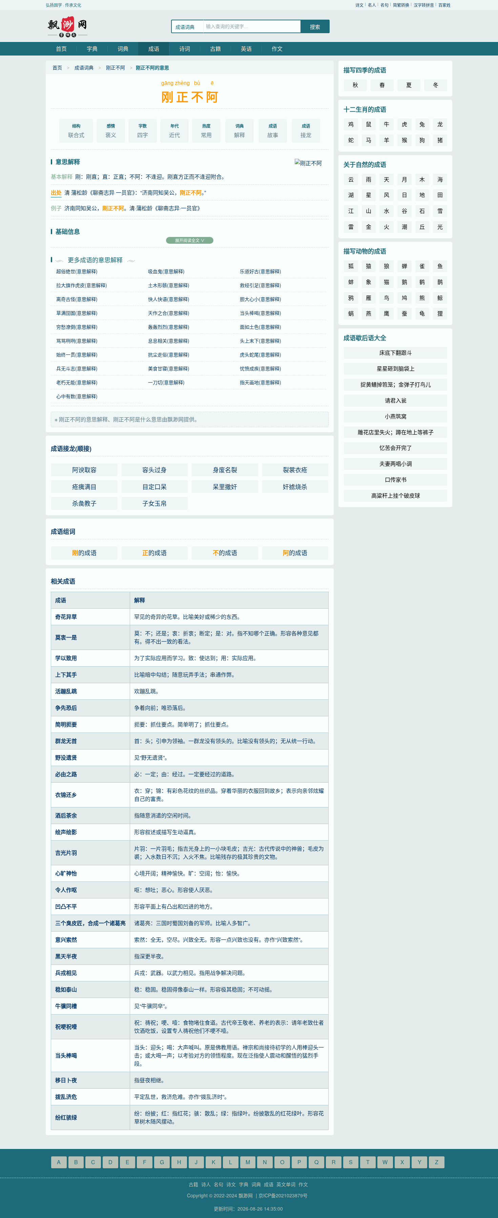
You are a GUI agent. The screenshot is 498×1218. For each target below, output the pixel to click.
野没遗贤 (66, 757)
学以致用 (66, 658)
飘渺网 (68, 26)
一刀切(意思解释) (166, 382)
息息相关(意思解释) (168, 340)
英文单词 (285, 1184)
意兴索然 (66, 939)
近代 (174, 131)
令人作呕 (66, 890)
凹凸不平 (66, 906)
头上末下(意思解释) (260, 340)
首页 (61, 48)
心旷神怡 (66, 873)
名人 (372, 5)
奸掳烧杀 (295, 486)
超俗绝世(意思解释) (77, 271)
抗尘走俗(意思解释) (168, 354)
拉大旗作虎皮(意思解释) (81, 285)
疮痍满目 (84, 486)
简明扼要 (66, 724)
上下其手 (66, 674)
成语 (153, 48)
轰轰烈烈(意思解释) (168, 326)
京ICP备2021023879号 (283, 1195)
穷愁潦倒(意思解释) (77, 326)
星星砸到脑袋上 (396, 368)
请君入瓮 (396, 400)
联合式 (76, 131)
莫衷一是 (66, 637)
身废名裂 (225, 469)
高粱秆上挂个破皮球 (395, 495)
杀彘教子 (84, 503)
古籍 (215, 48)
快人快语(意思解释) (168, 299)
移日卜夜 (66, 1080)
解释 (239, 131)
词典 (123, 48)
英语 (246, 48)
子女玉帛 (154, 503)
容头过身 (154, 469)
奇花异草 (66, 617)
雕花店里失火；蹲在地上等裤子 (396, 432)
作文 (277, 48)
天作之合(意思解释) (168, 312)
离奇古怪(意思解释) (77, 299)
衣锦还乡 (66, 795)
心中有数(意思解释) (77, 396)
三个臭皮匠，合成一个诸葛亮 (90, 923)
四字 (142, 131)
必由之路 (66, 774)
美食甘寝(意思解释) (168, 368)
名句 (384, 5)
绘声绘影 (66, 832)
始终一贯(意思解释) (77, 354)
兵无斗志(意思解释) (77, 368)
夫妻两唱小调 (395, 463)
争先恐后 (66, 708)
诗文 (359, 5)
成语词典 (84, 67)
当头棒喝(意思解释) (260, 312)
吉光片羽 (66, 852)
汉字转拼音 (424, 5)
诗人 (206, 1184)
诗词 (184, 48)
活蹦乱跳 (66, 691)
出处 (56, 192)
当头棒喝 (66, 1055)
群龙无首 (66, 741)
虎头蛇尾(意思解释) (260, 354)
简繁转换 (401, 5)
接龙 (305, 131)
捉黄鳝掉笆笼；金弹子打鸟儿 (395, 384)
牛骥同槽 (66, 1006)
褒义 (110, 131)
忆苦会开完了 (395, 448)
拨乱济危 (66, 1097)
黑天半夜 (66, 956)
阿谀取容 (84, 469)
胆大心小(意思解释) (260, 299)
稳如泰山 (66, 989)
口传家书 (396, 479)
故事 (272, 131)
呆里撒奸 (225, 486)
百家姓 (444, 5)
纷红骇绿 (66, 1117)
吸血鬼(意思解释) (166, 271)
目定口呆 (154, 486)
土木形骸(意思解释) (168, 285)
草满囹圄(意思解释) (77, 312)
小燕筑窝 (396, 416)
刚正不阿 (115, 67)
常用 (206, 131)
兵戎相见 (66, 973)
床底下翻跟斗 (395, 352)
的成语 (84, 552)
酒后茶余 (66, 815)
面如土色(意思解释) (260, 326)
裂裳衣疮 (295, 469)
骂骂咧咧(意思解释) (77, 340)
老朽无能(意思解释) (77, 382)
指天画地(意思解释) (260, 382)
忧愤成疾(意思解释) (260, 368)
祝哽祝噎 (66, 1026)
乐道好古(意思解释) (260, 271)
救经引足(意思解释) (260, 285)
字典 (92, 48)
